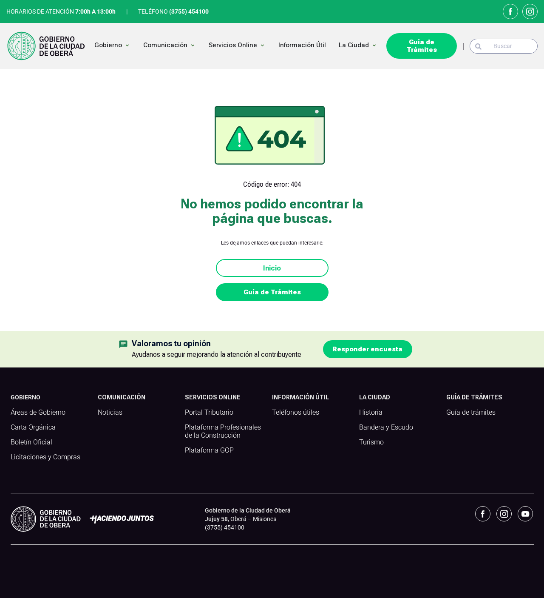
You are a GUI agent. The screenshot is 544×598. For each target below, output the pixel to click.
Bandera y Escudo (386, 427)
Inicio (272, 268)
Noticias (110, 412)
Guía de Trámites (422, 46)
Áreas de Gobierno (38, 412)
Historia (370, 412)
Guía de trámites (471, 412)
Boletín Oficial (31, 442)
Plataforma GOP (209, 450)
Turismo (371, 442)
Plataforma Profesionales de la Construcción (223, 431)
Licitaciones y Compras (45, 457)
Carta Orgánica (33, 427)
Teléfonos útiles (295, 412)
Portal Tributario (209, 412)
